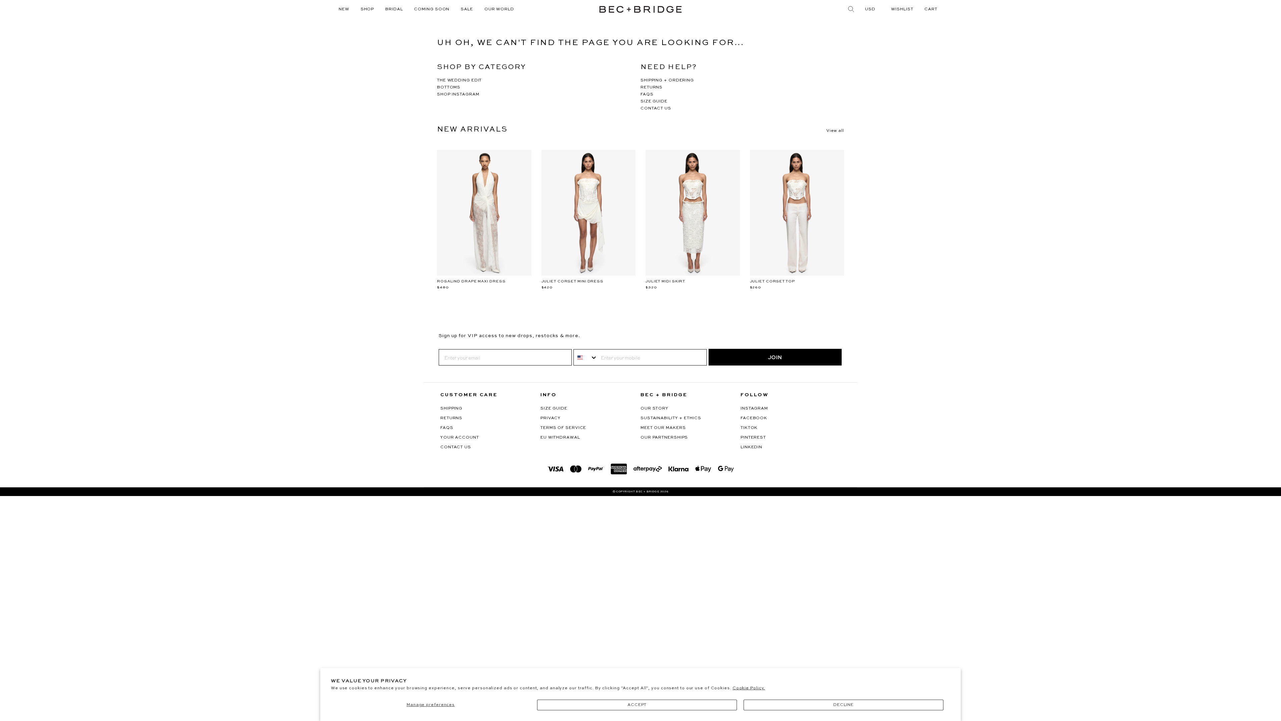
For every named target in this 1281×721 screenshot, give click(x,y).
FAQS (647, 94)
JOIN (775, 357)
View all (835, 131)
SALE (467, 9)
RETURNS (651, 87)
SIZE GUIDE (654, 101)
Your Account (459, 438)
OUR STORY (654, 409)
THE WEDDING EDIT (459, 80)
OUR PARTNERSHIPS (664, 438)
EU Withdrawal (560, 438)
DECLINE (843, 705)
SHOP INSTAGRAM (458, 94)
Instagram (754, 409)
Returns (451, 418)
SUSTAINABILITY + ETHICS (670, 418)
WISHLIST (902, 9)
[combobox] (585, 357)
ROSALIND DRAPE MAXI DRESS (471, 281)
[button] (930, 9)
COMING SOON (431, 9)
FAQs (446, 428)
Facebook (754, 418)
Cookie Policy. (749, 688)
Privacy (550, 418)
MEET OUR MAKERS (663, 428)
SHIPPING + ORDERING (667, 80)
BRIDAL (394, 9)
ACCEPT (637, 705)
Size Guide (553, 409)
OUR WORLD (499, 9)
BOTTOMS (448, 87)
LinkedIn (751, 447)
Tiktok (749, 428)
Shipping (451, 409)
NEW (344, 9)
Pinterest (753, 438)
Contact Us (455, 447)
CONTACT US (655, 108)
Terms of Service (563, 428)
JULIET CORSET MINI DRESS (572, 281)
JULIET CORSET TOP (772, 281)
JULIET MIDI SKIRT (665, 281)
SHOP (367, 9)
